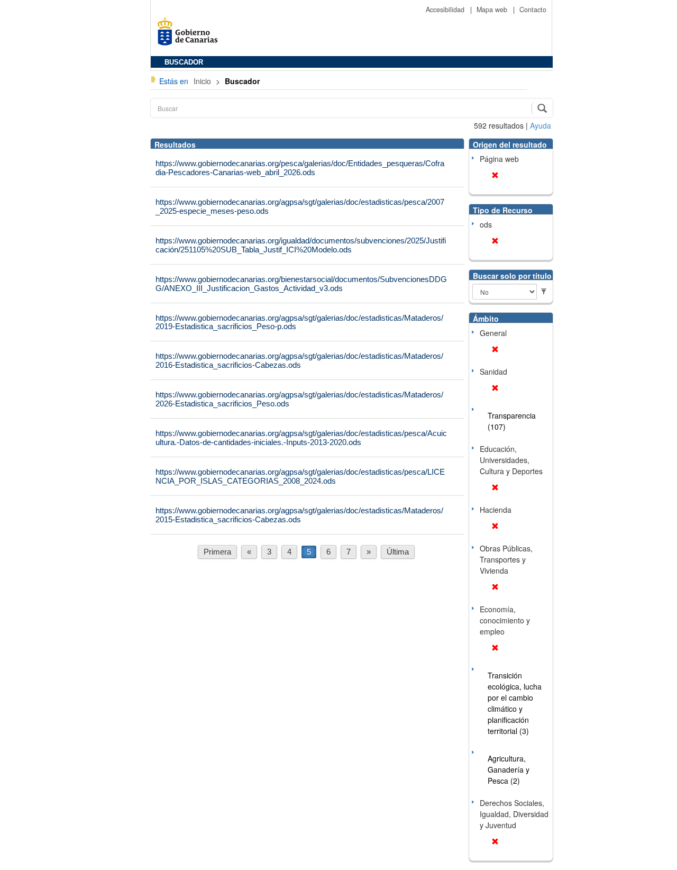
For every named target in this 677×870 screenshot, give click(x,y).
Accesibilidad (446, 9)
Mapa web (493, 9)
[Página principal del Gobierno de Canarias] (190, 35)
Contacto (532, 9)
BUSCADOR (183, 62)
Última (398, 551)
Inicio (203, 81)
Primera (217, 551)
